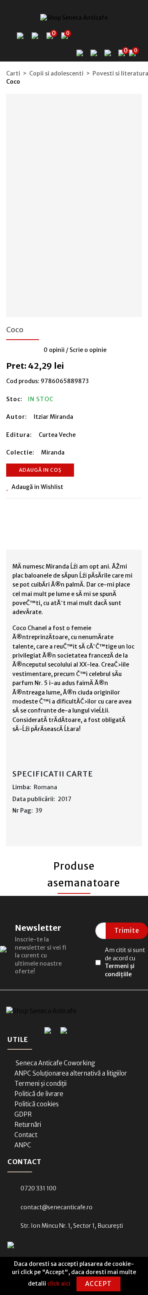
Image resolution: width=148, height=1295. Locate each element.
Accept (98, 1284)
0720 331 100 (38, 1188)
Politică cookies (36, 1104)
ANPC (22, 1145)
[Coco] (74, 202)
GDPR (23, 1114)
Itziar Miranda (53, 416)
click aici (58, 1283)
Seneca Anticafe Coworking (54, 1063)
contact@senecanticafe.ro (56, 1207)
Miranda (53, 452)
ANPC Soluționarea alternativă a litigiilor (70, 1073)
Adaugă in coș (40, 470)
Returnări (27, 1124)
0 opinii (54, 350)
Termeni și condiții (40, 1083)
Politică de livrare (38, 1094)
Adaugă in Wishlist (37, 487)
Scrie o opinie (87, 350)
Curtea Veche (57, 435)
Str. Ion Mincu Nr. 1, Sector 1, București (72, 1225)
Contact (25, 1135)
